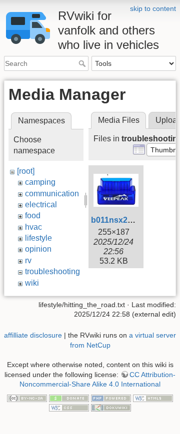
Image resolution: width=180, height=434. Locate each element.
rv (28, 260)
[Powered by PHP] (111, 398)
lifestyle (38, 238)
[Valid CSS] (69, 408)
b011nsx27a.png (122, 220)
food (32, 215)
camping (40, 182)
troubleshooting (52, 271)
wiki (32, 283)
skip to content (153, 8)
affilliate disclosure (33, 335)
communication (52, 193)
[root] (25, 171)
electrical (41, 204)
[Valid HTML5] (153, 398)
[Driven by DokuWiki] (111, 408)
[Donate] (69, 398)
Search (83, 63)
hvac (33, 227)
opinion (38, 249)
